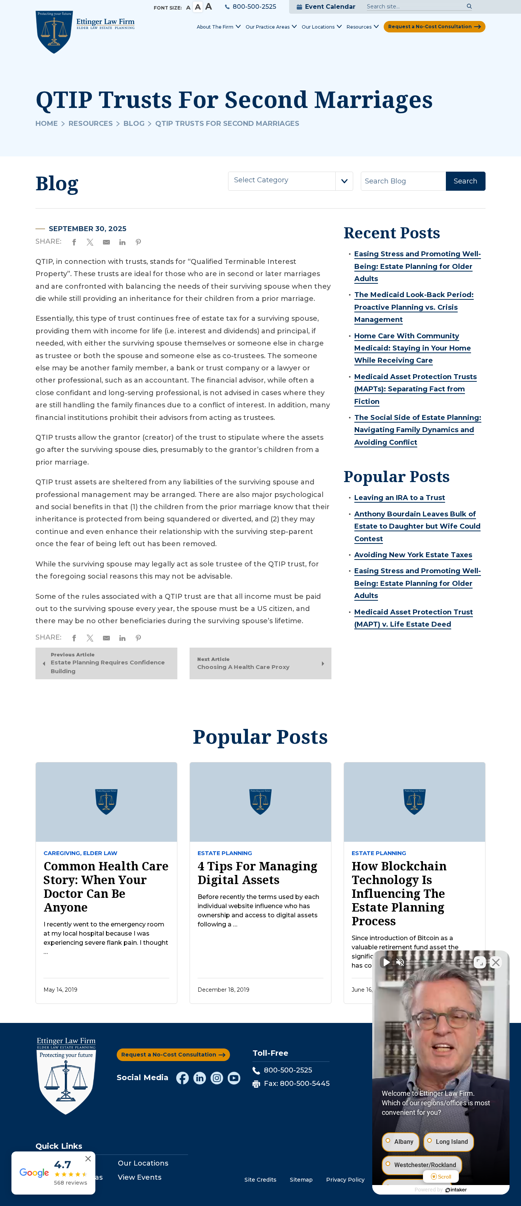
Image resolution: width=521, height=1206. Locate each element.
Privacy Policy (345, 1179)
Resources (91, 123)
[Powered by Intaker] (456, 1190)
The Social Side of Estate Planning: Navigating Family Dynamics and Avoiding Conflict (417, 430)
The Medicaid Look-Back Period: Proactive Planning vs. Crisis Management (414, 307)
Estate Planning (225, 853)
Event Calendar (330, 6)
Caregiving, (62, 853)
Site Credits (260, 1179)
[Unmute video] (386, 962)
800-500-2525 (254, 6)
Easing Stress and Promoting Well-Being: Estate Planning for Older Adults (417, 266)
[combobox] (290, 181)
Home (46, 123)
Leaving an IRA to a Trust (399, 498)
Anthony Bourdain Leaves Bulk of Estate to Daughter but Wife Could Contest (417, 526)
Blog (134, 123)
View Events (139, 1177)
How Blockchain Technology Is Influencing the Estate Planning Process (399, 893)
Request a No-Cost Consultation (430, 26)
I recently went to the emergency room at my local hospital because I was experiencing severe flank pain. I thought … (105, 938)
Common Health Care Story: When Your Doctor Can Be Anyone (106, 886)
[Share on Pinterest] (138, 241)
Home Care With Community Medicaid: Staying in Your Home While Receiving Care (412, 348)
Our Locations (143, 1163)
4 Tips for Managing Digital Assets (257, 873)
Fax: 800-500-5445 (297, 1083)
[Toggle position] (480, 962)
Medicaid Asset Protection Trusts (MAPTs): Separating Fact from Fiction (415, 389)
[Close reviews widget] (88, 1159)
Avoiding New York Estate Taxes (413, 555)
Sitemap (301, 1179)
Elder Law (100, 853)
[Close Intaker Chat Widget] (496, 962)
